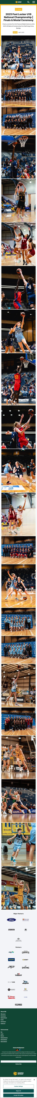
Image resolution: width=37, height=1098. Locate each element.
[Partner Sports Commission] (18, 939)
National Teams (4, 1017)
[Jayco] (25, 982)
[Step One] (11, 982)
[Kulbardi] (25, 990)
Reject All (18, 1090)
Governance (3, 1015)
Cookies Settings (18, 1086)
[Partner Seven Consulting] (25, 920)
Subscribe (18, 1064)
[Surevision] (25, 997)
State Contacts (4, 1041)
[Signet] (25, 960)
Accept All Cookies (18, 1095)
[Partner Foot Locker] (11, 929)
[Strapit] (11, 997)
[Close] (34, 1080)
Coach (2, 1033)
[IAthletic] (25, 929)
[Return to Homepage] (18, 2)
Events (2, 1019)
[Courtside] (18, 1005)
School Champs (4, 1039)
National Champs (4, 1037)
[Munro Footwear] (11, 990)
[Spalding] (25, 967)
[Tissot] (18, 975)
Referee (2, 1035)
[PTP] (11, 967)
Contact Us (3, 1023)
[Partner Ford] (11, 920)
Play (1, 1031)
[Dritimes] (11, 960)
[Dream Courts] (25, 952)
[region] (18, 1087)
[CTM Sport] (11, 952)
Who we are (3, 1013)
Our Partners (3, 1021)
